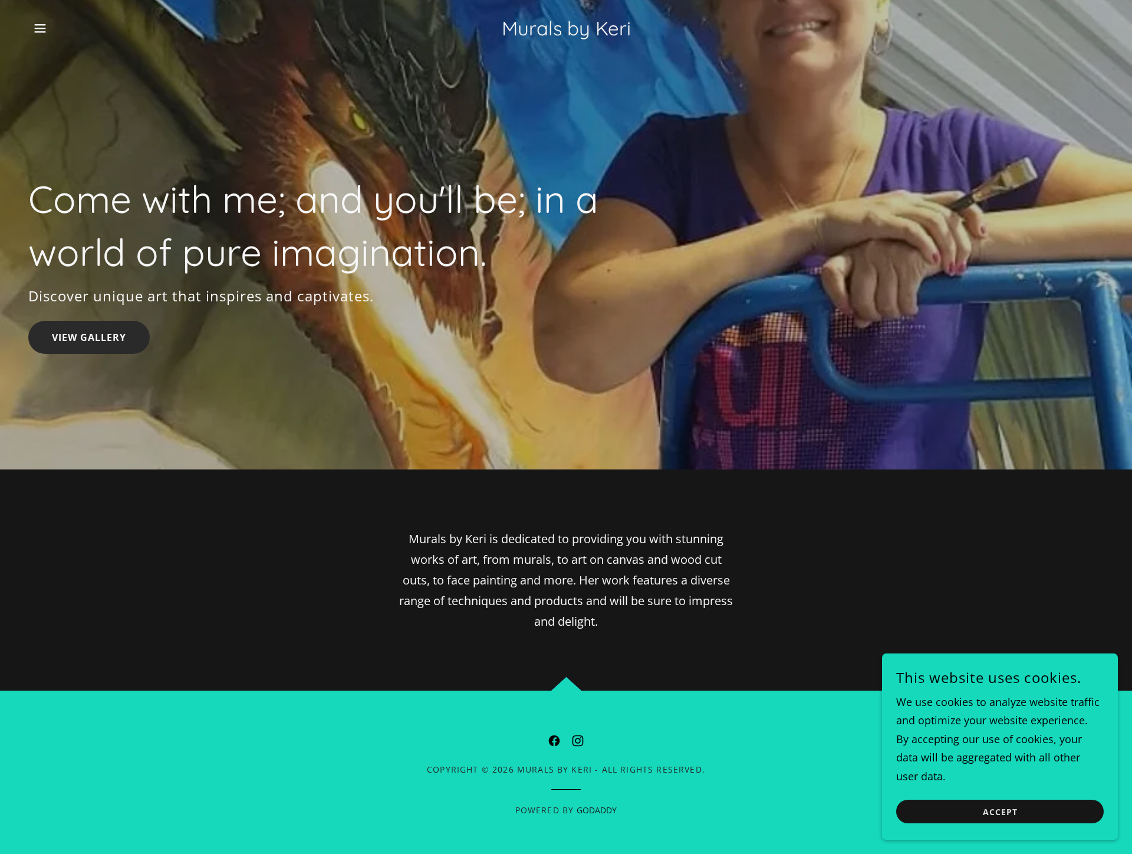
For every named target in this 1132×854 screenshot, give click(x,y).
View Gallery (89, 337)
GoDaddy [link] (597, 810)
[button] (40, 28)
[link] (566, 31)
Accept (1000, 811)
